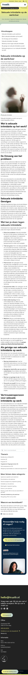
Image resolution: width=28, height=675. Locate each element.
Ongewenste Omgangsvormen (10, 8)
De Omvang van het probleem (10, 39)
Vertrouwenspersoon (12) (7, 466)
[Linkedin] (7, 608)
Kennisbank (11, 1)
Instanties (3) (4, 459)
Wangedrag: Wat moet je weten (8, 496)
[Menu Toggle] (25, 5)
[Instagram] (1, 608)
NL (23, 1)
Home (3, 19)
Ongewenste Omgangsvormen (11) (9, 464)
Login (20, 1)
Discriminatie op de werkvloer (8, 479)
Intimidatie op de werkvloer (7, 483)
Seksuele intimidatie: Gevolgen (10, 41)
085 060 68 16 (5, 628)
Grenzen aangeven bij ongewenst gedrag (11, 481)
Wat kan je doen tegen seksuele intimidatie (13, 43)
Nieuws (16, 1)
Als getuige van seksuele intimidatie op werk (13, 46)
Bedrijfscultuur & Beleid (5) (7, 457)
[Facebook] (4, 608)
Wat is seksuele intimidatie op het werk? (12, 36)
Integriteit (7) (4, 461)
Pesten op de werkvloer (6, 488)
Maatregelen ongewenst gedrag (8, 486)
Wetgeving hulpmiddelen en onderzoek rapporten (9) (14, 468)
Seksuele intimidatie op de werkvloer (10, 494)
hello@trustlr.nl (10, 597)
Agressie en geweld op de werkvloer (9, 477)
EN (26, 1)
